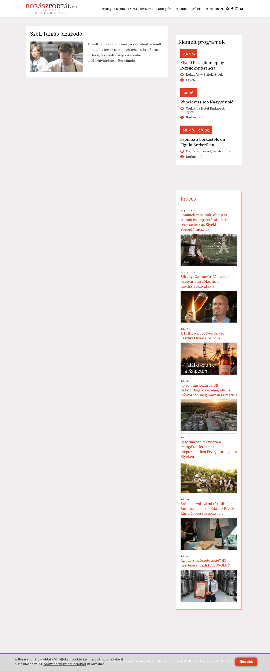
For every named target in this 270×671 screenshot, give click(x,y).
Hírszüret (146, 8)
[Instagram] (236, 8)
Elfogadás (246, 662)
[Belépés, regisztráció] (222, 8)
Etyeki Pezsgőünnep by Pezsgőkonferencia (202, 65)
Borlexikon (211, 8)
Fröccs (132, 8)
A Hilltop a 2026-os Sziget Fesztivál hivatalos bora (202, 333)
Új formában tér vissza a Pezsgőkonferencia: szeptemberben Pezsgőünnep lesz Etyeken (209, 447)
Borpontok (181, 8)
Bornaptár (163, 8)
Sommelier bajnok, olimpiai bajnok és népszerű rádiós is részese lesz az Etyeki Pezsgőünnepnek (204, 220)
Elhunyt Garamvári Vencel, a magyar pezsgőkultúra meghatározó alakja (205, 280)
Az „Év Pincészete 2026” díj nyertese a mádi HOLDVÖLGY (205, 561)
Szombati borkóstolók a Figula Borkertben (202, 142)
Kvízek (196, 8)
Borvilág (105, 8)
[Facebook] (232, 8)
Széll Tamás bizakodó (56, 33)
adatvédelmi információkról (64, 664)
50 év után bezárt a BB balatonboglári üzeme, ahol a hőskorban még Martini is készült (209, 388)
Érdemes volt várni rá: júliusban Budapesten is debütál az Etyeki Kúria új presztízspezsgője (208, 507)
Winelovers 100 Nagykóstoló (207, 102)
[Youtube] (241, 8)
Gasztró (119, 8)
